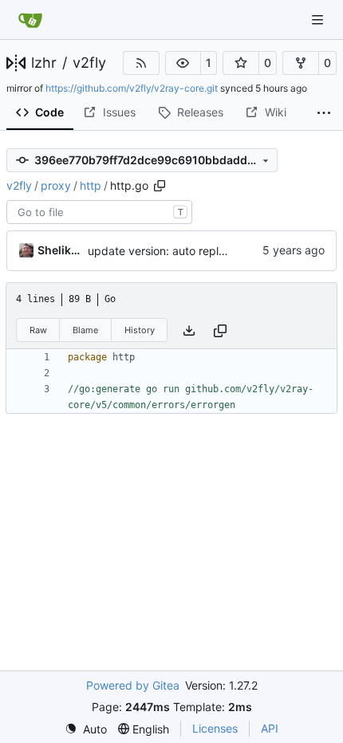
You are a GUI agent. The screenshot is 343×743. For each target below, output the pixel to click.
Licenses (215, 728)
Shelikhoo (59, 250)
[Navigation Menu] (319, 19)
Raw (38, 330)
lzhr (44, 63)
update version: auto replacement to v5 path (204, 250)
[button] (183, 63)
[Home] (30, 20)
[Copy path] (159, 185)
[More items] (324, 113)
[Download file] (189, 330)
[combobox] (99, 212)
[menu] (86, 729)
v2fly (89, 63)
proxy (56, 185)
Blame (85, 330)
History (139, 330)
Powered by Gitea (132, 685)
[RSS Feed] (141, 63)
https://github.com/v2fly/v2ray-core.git (131, 88)
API (269, 728)
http (90, 185)
